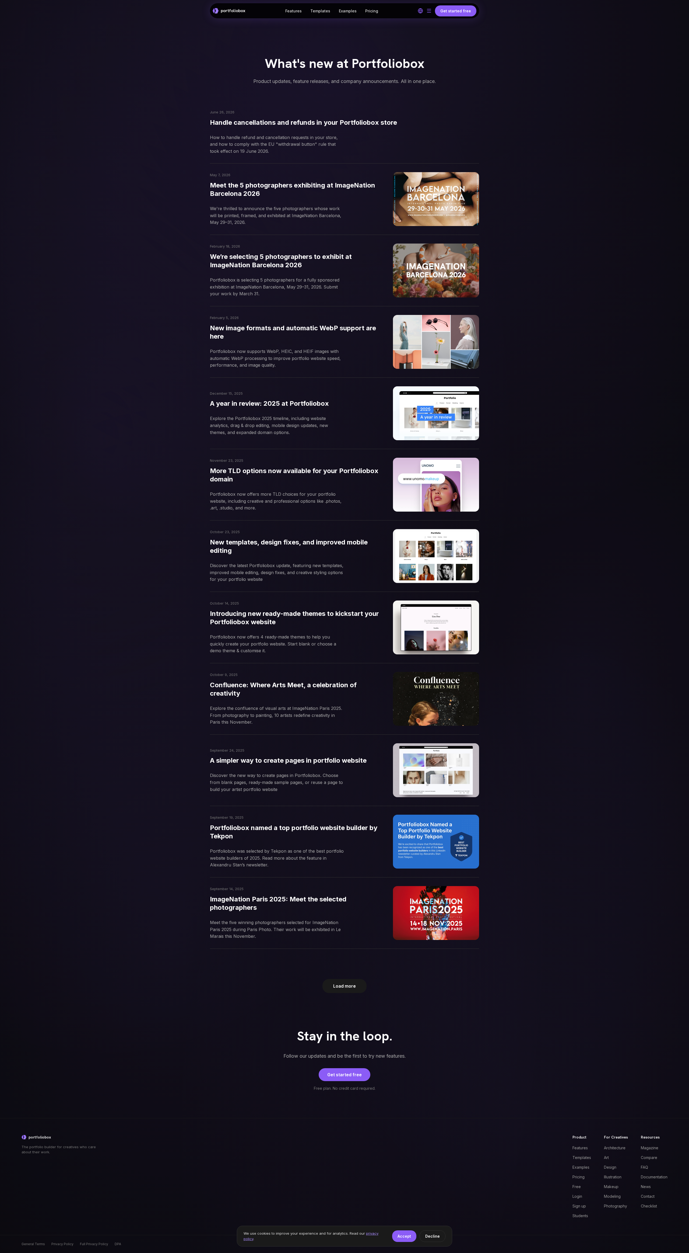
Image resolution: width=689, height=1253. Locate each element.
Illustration (612, 1177)
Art (606, 1157)
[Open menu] (429, 10)
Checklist (649, 1206)
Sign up (579, 1206)
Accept (404, 1236)
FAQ (644, 1167)
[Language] (420, 10)
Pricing (371, 11)
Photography (615, 1206)
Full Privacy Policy (94, 1244)
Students (580, 1215)
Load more (344, 986)
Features (293, 11)
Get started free (344, 1074)
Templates (320, 11)
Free (576, 1186)
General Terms (33, 1244)
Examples (348, 11)
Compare (649, 1157)
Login (577, 1196)
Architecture (614, 1148)
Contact (648, 1196)
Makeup (611, 1186)
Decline (432, 1236)
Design (610, 1167)
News (646, 1186)
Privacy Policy (62, 1244)
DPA (118, 1244)
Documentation (654, 1177)
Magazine (649, 1148)
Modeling (612, 1196)
